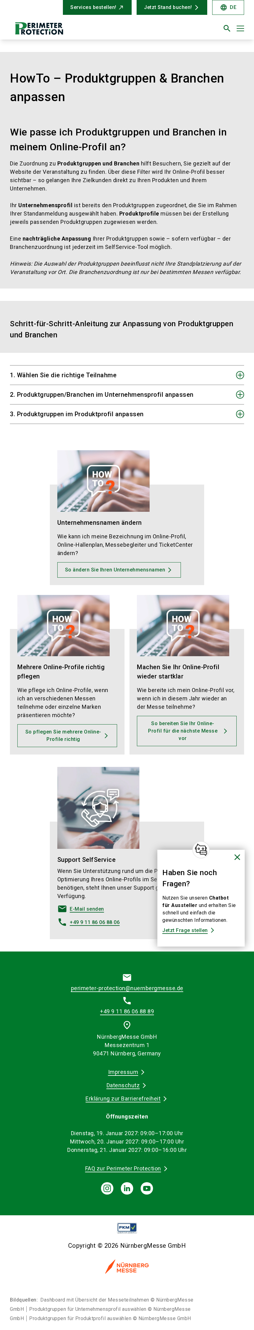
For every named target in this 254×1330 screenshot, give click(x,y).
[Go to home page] (66, 31)
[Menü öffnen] (240, 28)
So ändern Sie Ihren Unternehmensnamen (115, 570)
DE (228, 7)
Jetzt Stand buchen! (168, 7)
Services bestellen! (93, 7)
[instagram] (107, 1188)
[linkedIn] (127, 1188)
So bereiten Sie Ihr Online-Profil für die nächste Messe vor (182, 731)
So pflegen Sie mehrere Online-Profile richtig (63, 735)
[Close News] (201, 849)
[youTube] (147, 1188)
